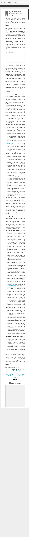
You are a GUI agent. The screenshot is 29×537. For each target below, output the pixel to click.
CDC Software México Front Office (16, 370)
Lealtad (19, 374)
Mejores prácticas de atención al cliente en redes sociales (15, 14)
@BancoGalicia (10, 143)
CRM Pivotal (8, 374)
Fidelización (14, 374)
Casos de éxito (21, 373)
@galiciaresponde (14, 147)
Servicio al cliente (16, 375)
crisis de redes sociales (12, 285)
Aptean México (13, 373)
